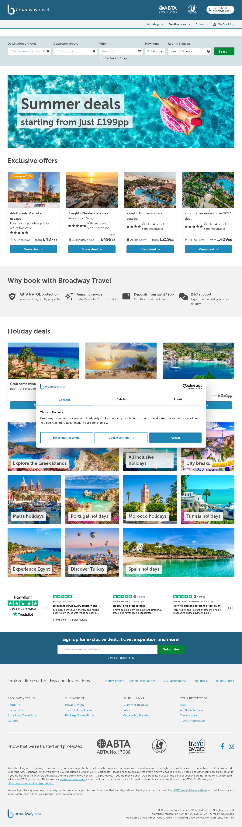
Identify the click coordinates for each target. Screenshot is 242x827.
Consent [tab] (64, 399)
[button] (29, 51)
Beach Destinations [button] (142, 680)
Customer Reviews (135, 704)
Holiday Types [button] (112, 680)
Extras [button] (199, 24)
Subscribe (171, 649)
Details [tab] (121, 399)
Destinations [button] (177, 24)
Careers (13, 720)
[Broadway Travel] (28, 10)
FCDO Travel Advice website (190, 790)
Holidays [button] (153, 24)
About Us (14, 704)
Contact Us (15, 710)
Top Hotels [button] (200, 680)
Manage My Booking (136, 715)
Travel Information (192, 720)
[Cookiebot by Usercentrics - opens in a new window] (185, 386)
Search (224, 51)
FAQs (126, 710)
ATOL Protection (191, 710)
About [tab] (178, 399)
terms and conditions (72, 779)
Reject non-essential (66, 437)
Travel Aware (189, 715)
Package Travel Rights (80, 715)
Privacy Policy (126, 657)
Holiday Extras (224, 680)
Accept (175, 437)
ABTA (183, 704)
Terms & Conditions (78, 710)
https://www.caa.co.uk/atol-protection (31, 783)
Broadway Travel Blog (22, 715)
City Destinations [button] (174, 680)
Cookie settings (119, 437)
